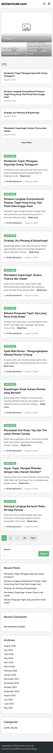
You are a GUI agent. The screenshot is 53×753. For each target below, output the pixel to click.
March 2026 (9, 666)
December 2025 (11, 679)
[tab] (4, 63)
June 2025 (9, 704)
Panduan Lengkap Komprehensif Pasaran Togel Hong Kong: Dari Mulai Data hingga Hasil (24, 94)
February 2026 (10, 670)
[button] (39, 15)
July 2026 (8, 650)
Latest (4, 64)
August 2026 (10, 646)
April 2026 (8, 662)
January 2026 (10, 675)
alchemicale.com (14, 4)
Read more (25, 176)
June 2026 (9, 654)
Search (7, 549)
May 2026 (8, 658)
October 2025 (10, 687)
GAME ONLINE (10, 156)
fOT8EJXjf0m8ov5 (14, 181)
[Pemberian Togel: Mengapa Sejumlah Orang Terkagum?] (26, 27)
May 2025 (8, 708)
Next (33, 538)
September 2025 (11, 691)
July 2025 (8, 699)
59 (24, 538)
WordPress (17, 749)
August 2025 (10, 695)
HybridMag (31, 749)
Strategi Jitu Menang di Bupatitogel (21, 112)
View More (26, 142)
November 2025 (11, 683)
